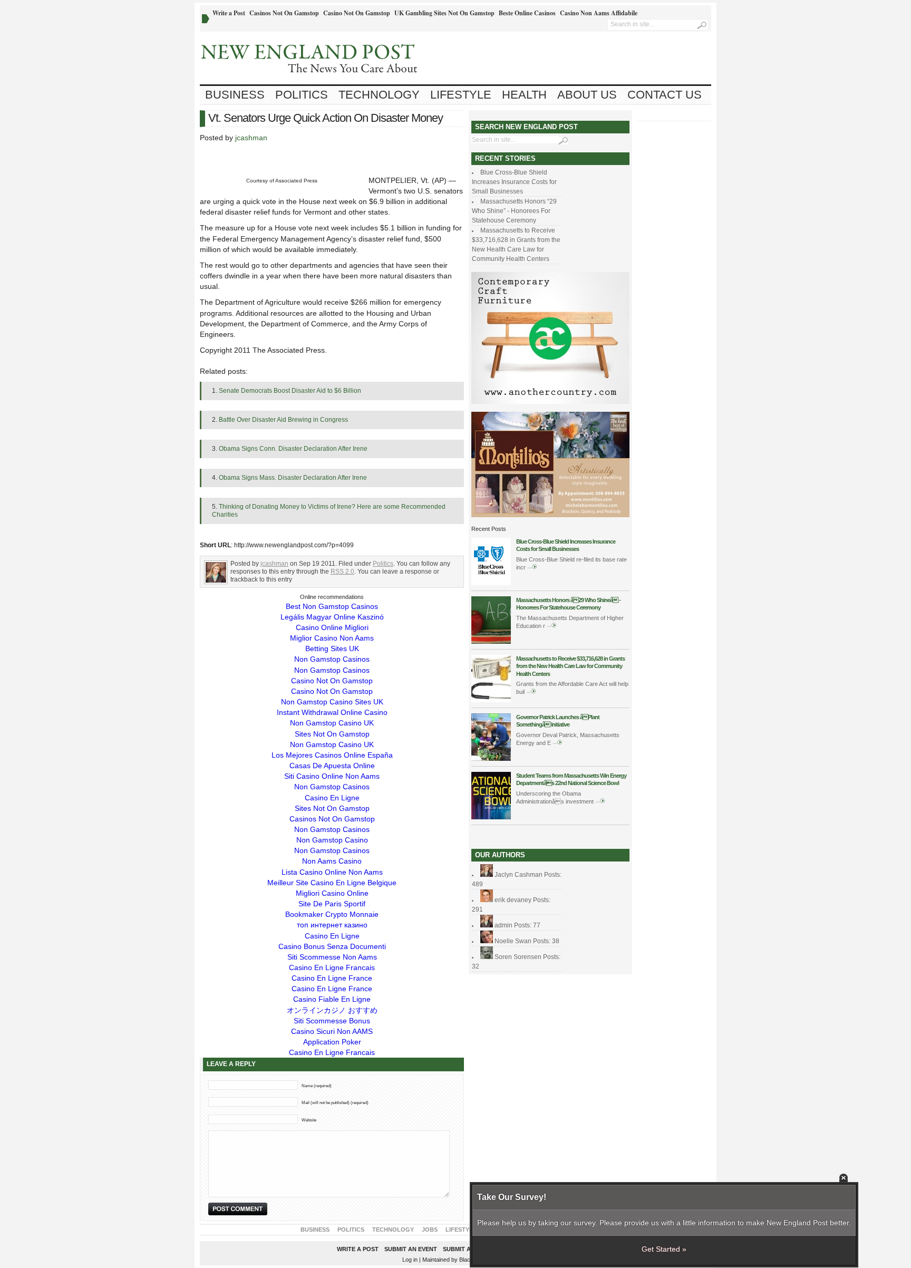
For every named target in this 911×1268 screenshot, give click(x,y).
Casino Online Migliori (332, 627)
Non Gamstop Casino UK (332, 723)
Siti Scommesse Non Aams (332, 957)
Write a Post (228, 12)
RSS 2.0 (342, 571)
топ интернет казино (332, 925)
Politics (301, 94)
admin (503, 925)
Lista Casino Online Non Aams (332, 872)
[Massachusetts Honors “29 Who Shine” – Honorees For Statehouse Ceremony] (491, 641)
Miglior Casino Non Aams (332, 638)
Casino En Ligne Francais (332, 967)
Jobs (430, 1229)
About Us (587, 94)
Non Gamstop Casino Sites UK (332, 702)
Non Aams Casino (332, 861)
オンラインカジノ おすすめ (332, 1010)
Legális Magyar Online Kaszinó (332, 617)
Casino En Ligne (332, 797)
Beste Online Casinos (527, 12)
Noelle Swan (513, 941)
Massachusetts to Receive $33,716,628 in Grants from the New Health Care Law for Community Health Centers (570, 666)
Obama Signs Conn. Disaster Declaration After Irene (293, 448)
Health (524, 94)
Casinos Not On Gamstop (284, 12)
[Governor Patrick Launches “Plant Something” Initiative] (491, 759)
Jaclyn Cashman (518, 875)
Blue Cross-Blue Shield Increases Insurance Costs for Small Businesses (514, 182)
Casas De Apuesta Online (332, 765)
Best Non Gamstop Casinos (332, 606)
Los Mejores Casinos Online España (332, 755)
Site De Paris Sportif (331, 903)
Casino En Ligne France (332, 978)
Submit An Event (410, 1249)
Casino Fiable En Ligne (332, 999)
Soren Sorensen (518, 957)
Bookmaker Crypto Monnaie (332, 914)
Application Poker (332, 1042)
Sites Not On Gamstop (332, 734)
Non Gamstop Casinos (332, 659)
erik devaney (513, 900)
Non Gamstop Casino (332, 840)
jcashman (251, 137)
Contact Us (664, 94)
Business (235, 94)
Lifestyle (460, 94)
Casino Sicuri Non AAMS (332, 1031)
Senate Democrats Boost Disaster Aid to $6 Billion (290, 390)
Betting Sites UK (332, 648)
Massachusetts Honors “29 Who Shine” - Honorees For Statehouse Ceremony (514, 211)
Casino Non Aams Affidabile (598, 12)
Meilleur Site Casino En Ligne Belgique (331, 882)
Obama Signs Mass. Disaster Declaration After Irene (293, 477)
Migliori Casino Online (332, 893)
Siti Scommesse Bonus (332, 1021)
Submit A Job (463, 1249)
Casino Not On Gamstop (356, 12)
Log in (410, 1259)
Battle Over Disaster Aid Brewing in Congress (283, 419)
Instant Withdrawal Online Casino (332, 712)
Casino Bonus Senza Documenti (332, 946)
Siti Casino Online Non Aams (332, 776)
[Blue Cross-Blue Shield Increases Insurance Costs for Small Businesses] (491, 583)
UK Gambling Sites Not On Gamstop (444, 12)
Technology (379, 94)
